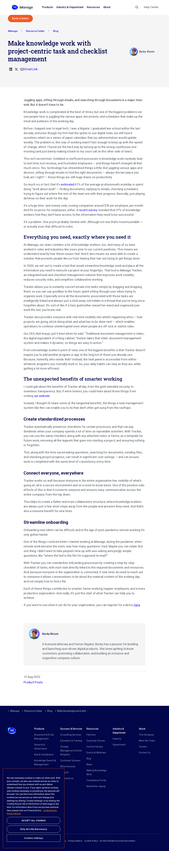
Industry (117, 738)
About (106, 7)
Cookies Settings (33, 838)
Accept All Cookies (34, 820)
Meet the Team (147, 740)
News (89, 764)
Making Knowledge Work (96, 772)
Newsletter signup (96, 786)
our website (42, 396)
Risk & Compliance (44, 754)
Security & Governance (40, 746)
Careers (143, 746)
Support (64, 772)
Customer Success (70, 760)
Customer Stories (95, 740)
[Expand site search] (137, 7)
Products (47, 7)
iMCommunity (67, 766)
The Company (146, 734)
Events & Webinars (96, 752)
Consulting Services (70, 734)
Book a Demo (20, 18)
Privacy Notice (75, 841)
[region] (34, 808)
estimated (67, 184)
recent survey (88, 210)
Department (119, 744)
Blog (88, 758)
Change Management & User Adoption (71, 750)
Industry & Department (70, 7)
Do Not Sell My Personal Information (117, 841)
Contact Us (145, 752)
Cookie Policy (91, 841)
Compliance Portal (96, 780)
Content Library (94, 746)
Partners (91, 734)
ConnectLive (66, 778)
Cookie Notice (50, 810)
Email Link (31, 69)
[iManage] (22, 7)
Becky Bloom (50, 633)
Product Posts (33, 682)
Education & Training (71, 740)
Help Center (151, 7)
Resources (93, 7)
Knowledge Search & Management (45, 762)
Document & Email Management (44, 736)
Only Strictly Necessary (33, 829)
